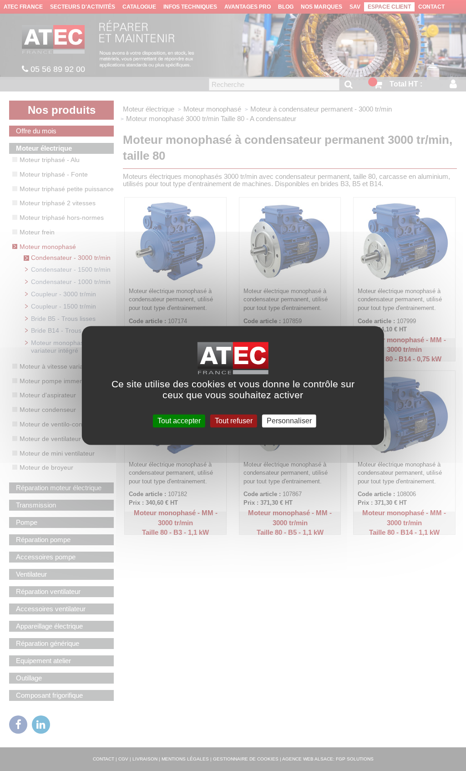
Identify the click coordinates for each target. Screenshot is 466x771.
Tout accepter (179, 421)
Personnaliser (289, 421)
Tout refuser (234, 421)
